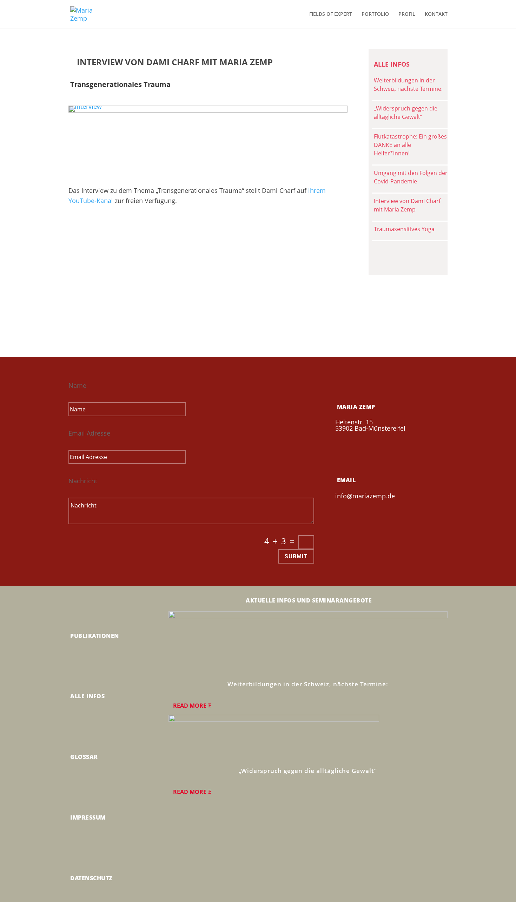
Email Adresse (89, 433)
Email (346, 480)
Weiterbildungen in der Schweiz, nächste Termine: (307, 684)
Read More (189, 705)
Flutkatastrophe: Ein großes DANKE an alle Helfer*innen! (410, 145)
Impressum (88, 817)
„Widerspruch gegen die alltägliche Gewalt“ (308, 771)
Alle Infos (87, 696)
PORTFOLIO (375, 14)
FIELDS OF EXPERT (330, 14)
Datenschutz (91, 878)
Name (77, 385)
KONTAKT (436, 14)
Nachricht (82, 481)
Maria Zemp (356, 407)
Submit (296, 556)
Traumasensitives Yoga (404, 229)
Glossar (84, 757)
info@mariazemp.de (365, 496)
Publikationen (94, 636)
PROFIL (406, 14)
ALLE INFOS (392, 64)
